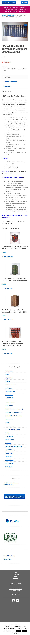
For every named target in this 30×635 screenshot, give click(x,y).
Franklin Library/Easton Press (13, 415)
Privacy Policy (7, 559)
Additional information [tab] (10, 81)
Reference (8, 443)
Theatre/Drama (9, 460)
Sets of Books (11, 15)
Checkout (15, 578)
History (7, 422)
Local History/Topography (12, 429)
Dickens (7, 381)
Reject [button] (24, 630)
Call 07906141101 (8, 484)
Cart (16, 579)
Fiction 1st (10, 397)
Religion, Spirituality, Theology (13, 446)
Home (4, 15)
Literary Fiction (9, 426)
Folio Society (9, 405)
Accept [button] (18, 630)
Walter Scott (8, 466)
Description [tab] (7, 77)
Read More (15, 633)
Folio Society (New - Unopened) (14, 409)
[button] (25, 25)
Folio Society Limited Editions (13, 412)
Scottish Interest (9, 449)
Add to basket (8, 256)
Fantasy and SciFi (10, 391)
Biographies (8, 378)
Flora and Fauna (9, 402)
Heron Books (9, 419)
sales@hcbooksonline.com (11, 482)
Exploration (8, 388)
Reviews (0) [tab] (7, 86)
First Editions (9, 395)
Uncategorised (9, 463)
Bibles (7, 374)
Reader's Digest (9, 439)
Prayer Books (9, 436)
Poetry (7, 432)
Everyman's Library (10, 384)
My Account (16, 574)
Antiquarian (19, 68)
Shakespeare (8, 456)
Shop (15, 576)
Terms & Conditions (9, 555)
